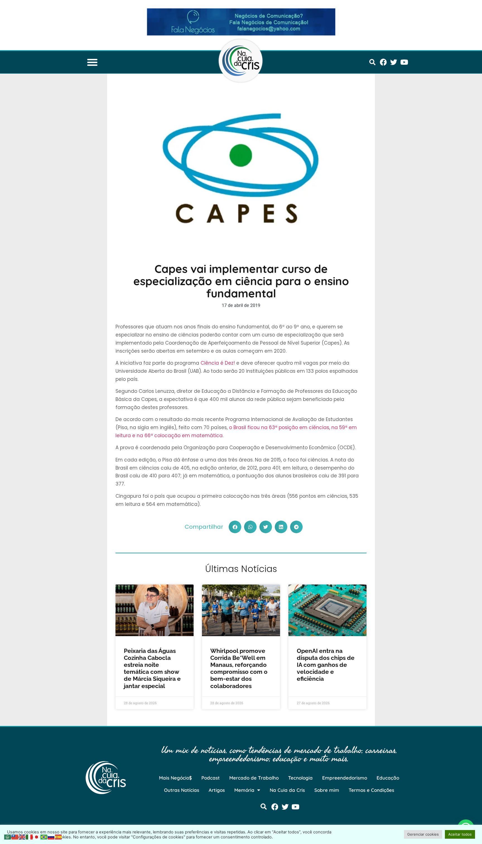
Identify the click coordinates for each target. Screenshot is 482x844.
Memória (244, 790)
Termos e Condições (371, 790)
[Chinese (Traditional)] (15, 836)
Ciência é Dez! (218, 363)
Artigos (217, 790)
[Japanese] (36, 836)
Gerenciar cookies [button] (423, 834)
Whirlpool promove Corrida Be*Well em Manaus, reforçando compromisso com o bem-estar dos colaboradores (238, 668)
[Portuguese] (44, 836)
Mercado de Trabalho (254, 778)
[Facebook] (383, 62)
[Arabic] (7, 836)
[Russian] (51, 836)
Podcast (210, 778)
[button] (92, 62)
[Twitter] (393, 62)
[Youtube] (404, 62)
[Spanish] (58, 836)
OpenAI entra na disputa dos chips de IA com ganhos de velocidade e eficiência (326, 664)
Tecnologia (300, 778)
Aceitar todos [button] (460, 834)
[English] (22, 836)
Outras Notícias (181, 790)
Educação (388, 778)
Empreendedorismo (344, 778)
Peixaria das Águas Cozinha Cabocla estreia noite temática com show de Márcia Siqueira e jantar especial (152, 668)
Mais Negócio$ (175, 778)
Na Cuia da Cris (287, 790)
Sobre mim (326, 790)
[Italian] (29, 836)
